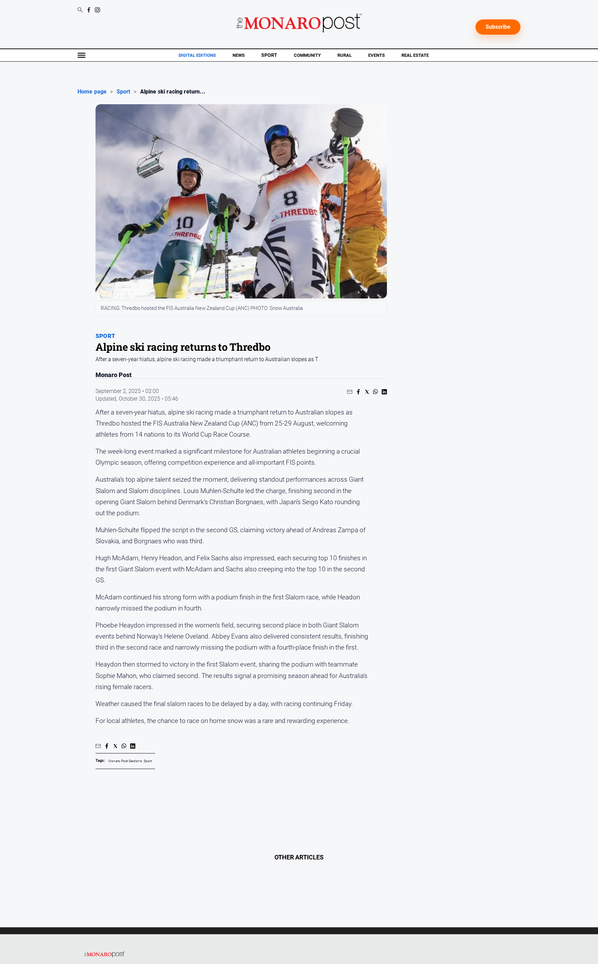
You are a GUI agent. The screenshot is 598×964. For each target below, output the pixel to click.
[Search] (80, 10)
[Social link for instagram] (97, 9)
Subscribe (498, 27)
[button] (349, 391)
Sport (269, 55)
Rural (344, 55)
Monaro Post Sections (125, 761)
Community (307, 55)
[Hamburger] (81, 55)
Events (376, 55)
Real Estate (415, 55)
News (239, 55)
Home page (92, 91)
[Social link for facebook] (88, 9)
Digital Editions (197, 55)
